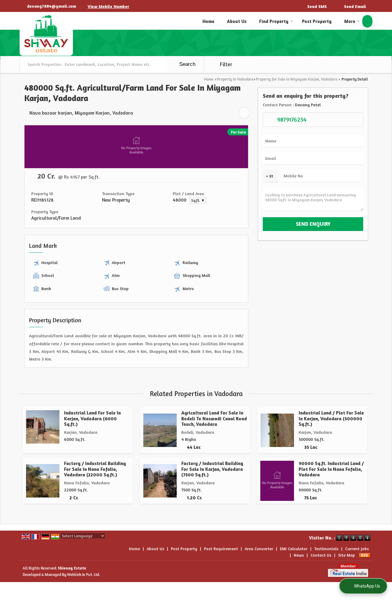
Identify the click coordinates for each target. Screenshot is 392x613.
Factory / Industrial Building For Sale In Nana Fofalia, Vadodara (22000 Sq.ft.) (95, 469)
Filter (225, 64)
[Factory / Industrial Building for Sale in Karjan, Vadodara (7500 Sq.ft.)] (160, 481)
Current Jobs (357, 548)
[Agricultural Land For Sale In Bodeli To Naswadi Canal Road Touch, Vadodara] (160, 430)
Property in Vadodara (235, 79)
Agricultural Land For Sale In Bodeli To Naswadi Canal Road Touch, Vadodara (214, 418)
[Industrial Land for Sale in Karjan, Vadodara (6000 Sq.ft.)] (42, 427)
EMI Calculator (293, 548)
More (349, 21)
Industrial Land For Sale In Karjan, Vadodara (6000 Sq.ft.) (92, 418)
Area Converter (259, 548)
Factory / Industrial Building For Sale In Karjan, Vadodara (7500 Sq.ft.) (212, 469)
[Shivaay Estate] (46, 34)
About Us (237, 21)
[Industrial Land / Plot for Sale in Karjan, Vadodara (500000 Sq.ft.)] (277, 430)
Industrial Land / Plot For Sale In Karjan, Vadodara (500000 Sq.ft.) (331, 418)
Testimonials (326, 548)
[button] (108, 6)
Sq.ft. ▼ (198, 200)
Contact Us (321, 555)
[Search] (367, 21)
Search (186, 64)
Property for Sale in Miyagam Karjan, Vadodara (296, 79)
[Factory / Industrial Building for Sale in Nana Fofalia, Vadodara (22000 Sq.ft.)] (42, 481)
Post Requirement (221, 548)
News (299, 555)
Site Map (346, 555)
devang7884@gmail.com (51, 6)
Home (208, 21)
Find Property (273, 21)
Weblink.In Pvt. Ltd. (83, 574)
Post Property (317, 21)
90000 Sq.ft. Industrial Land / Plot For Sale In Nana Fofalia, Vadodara (331, 469)
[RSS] (364, 555)
